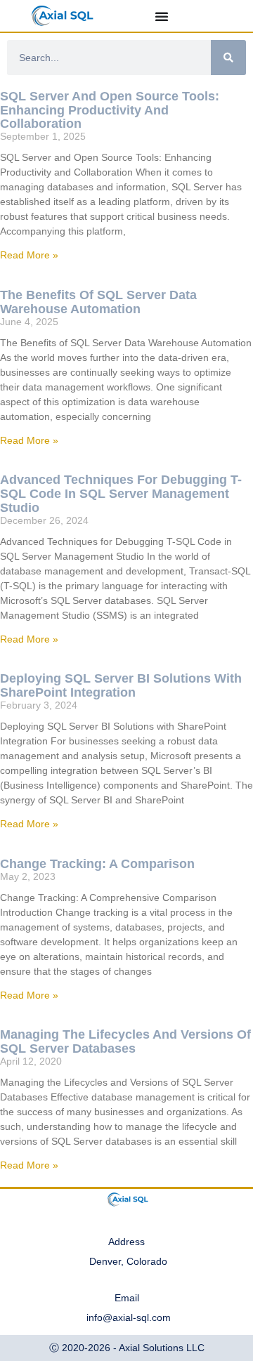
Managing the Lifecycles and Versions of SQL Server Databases (125, 1041)
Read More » (29, 255)
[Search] (228, 57)
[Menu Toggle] (162, 16)
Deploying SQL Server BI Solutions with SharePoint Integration (121, 685)
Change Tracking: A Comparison (97, 864)
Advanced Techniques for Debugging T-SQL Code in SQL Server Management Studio (121, 494)
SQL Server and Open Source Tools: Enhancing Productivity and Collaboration (109, 110)
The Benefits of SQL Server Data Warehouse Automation (98, 302)
